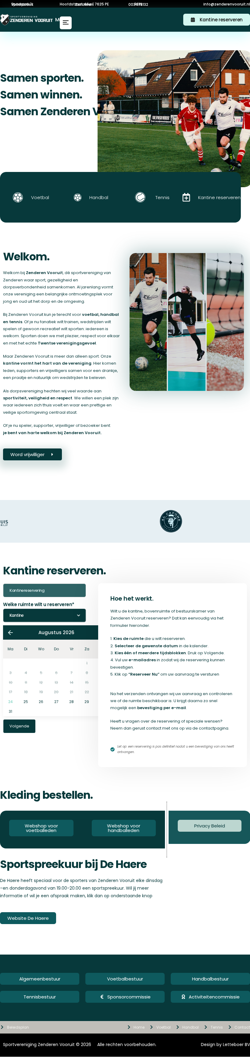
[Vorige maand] (10, 632)
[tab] (148, 322)
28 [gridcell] (71, 701)
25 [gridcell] (25, 701)
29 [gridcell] (86, 701)
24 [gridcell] (10, 701)
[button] (138, 4)
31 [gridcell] (10, 711)
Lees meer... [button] (181, 383)
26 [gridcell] (41, 701)
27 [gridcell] (56, 701)
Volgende (19, 726)
